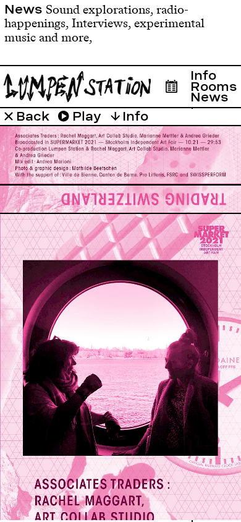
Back (31, 116)
